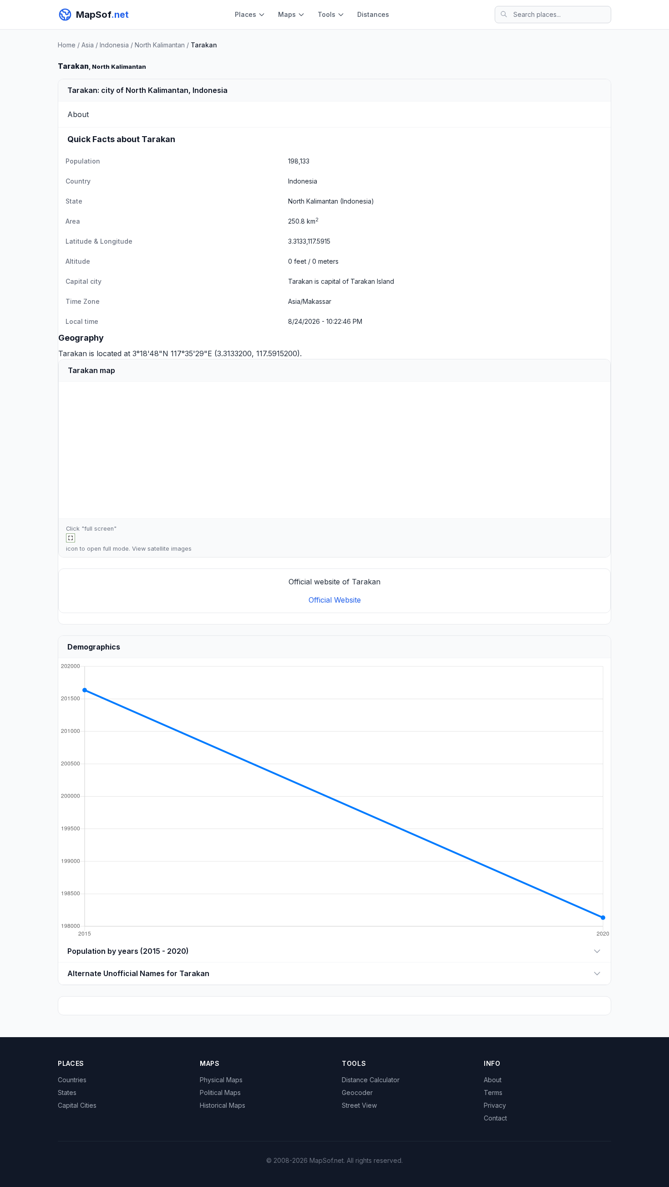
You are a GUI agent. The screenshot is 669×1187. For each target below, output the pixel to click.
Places (245, 14)
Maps (287, 14)
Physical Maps (221, 1080)
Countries (72, 1080)
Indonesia (114, 45)
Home (67, 45)
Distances (373, 14)
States (67, 1092)
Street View (359, 1105)
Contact (495, 1118)
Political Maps (220, 1092)
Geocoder (357, 1092)
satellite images (169, 548)
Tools (326, 14)
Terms (493, 1092)
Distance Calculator (371, 1080)
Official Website (335, 599)
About (493, 1080)
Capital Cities (77, 1105)
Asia (87, 45)
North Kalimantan (160, 45)
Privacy (495, 1105)
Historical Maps (222, 1105)
